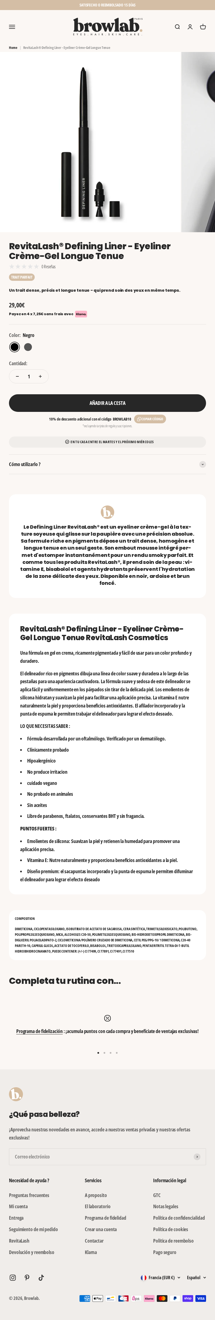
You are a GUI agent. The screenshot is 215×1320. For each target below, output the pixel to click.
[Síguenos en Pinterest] (27, 1277)
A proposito (96, 1195)
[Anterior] (45, 5)
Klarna (91, 1252)
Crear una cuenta (101, 1229)
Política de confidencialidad (179, 1217)
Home (13, 47)
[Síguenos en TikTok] (41, 1277)
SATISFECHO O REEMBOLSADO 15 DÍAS (107, 5)
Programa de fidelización (39, 1031)
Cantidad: (18, 363)
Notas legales (165, 1206)
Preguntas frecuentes (29, 1195)
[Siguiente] (169, 5)
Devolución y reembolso (31, 1252)
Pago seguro (164, 1252)
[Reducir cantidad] (17, 376)
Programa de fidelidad (105, 1217)
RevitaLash (19, 1240)
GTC (157, 1195)
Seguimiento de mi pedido (33, 1229)
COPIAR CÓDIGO (152, 418)
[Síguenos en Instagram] (13, 1277)
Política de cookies (170, 1229)
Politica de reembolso (173, 1240)
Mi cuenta (18, 1206)
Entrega (16, 1217)
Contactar (94, 1240)
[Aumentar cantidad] (40, 376)
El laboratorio (98, 1206)
